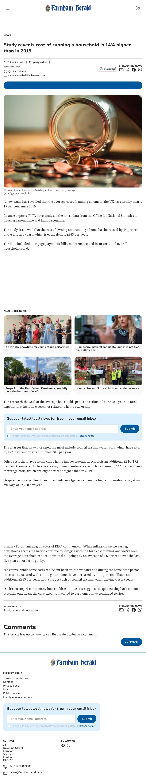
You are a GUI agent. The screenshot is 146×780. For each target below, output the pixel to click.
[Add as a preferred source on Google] (108, 69)
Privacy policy (11, 685)
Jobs (6, 689)
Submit (130, 429)
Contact (8, 682)
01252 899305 (22, 766)
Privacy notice (86, 435)
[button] (7, 8)
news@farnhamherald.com (27, 772)
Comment (132, 642)
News (7, 35)
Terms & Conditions (15, 678)
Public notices (12, 693)
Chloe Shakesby (16, 62)
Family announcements (17, 697)
